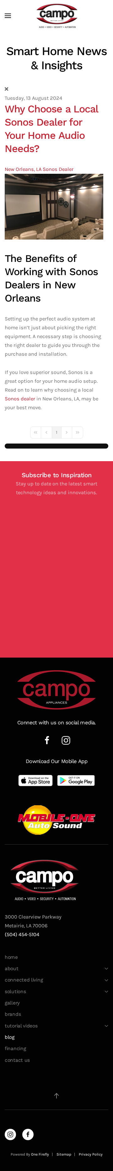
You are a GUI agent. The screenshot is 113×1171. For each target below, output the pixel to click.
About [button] (12, 968)
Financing (15, 1048)
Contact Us (17, 1060)
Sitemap (63, 1154)
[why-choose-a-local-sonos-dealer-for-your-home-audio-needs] (54, 206)
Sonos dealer (20, 399)
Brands (13, 1014)
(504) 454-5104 (22, 934)
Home (11, 957)
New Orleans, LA (23, 169)
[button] (8, 15)
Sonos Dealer (58, 169)
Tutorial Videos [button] (21, 1026)
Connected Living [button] (24, 980)
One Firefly (40, 1154)
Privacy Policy (91, 1154)
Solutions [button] (15, 991)
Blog (9, 1037)
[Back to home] (56, 15)
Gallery (12, 1003)
